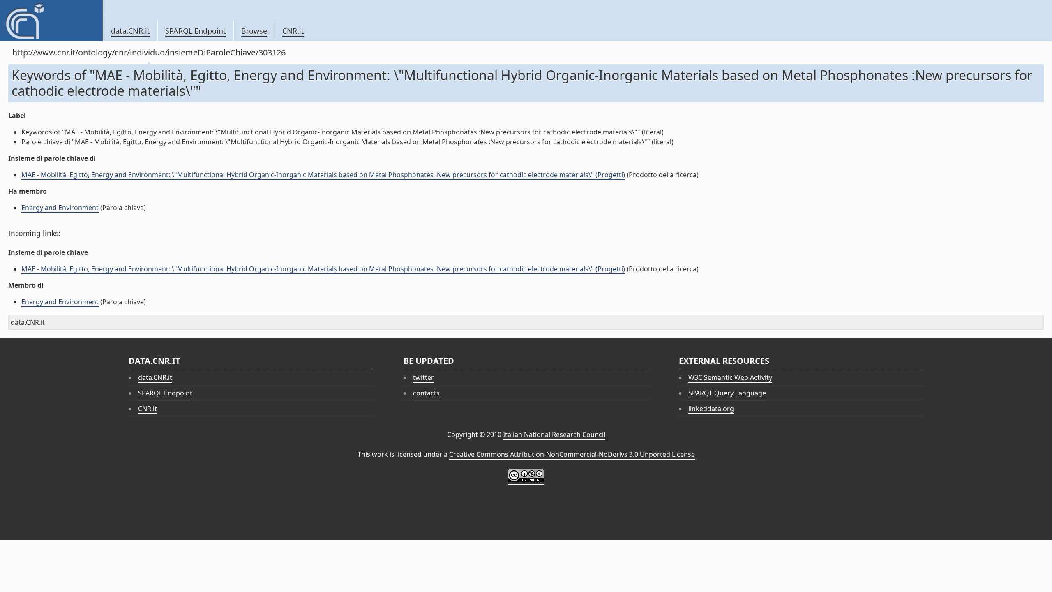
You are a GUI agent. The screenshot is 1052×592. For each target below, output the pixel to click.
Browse (254, 31)
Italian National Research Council (554, 434)
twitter (423, 377)
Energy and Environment (60, 207)
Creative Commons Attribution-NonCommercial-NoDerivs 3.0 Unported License (572, 454)
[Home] (51, 20)
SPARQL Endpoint (195, 31)
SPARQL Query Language (727, 393)
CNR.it (293, 31)
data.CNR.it (130, 31)
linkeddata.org (711, 408)
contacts (426, 393)
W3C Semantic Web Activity (730, 377)
